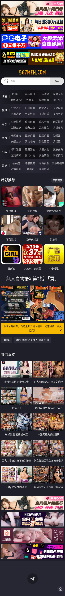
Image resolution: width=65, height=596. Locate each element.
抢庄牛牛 (58, 99)
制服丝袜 (16, 127)
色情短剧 (44, 169)
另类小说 (30, 155)
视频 (4, 110)
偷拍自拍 (30, 121)
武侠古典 (58, 149)
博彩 (4, 96)
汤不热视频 (58, 163)
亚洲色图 (30, 135)
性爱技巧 (58, 155)
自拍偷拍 (30, 107)
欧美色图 (44, 135)
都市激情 (16, 149)
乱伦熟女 (44, 127)
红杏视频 (16, 169)
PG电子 (16, 94)
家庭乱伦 (30, 149)
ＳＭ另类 (58, 113)
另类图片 (58, 141)
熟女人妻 (16, 113)
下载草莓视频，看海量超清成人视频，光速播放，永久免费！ (32, 328)
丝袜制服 (30, 113)
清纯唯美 (30, 141)
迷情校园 (16, 155)
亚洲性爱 (16, 121)
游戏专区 (58, 94)
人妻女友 (44, 149)
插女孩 (16, 163)
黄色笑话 (44, 155)
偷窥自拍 (16, 135)
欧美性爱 (58, 121)
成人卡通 (44, 121)
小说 (4, 152)
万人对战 (44, 94)
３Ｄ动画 (58, 107)
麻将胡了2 (16, 99)
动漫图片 (58, 135)
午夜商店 (30, 163)
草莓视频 (44, 163)
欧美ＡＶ (44, 107)
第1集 (6, 340)
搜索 (57, 81)
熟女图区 (44, 141)
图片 (4, 138)
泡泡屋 (30, 169)
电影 (4, 124)
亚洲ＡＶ (16, 107)
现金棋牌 (44, 99)
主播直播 (44, 113)
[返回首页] (60, 589)
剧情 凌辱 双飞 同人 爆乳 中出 (32, 340)
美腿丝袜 (16, 141)
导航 (4, 166)
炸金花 (30, 99)
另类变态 (58, 127)
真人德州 (30, 94)
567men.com (32, 72)
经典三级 (30, 127)
